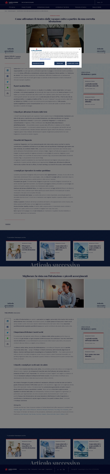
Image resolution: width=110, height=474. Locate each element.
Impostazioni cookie (38, 63)
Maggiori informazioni (45, 59)
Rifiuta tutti (60, 63)
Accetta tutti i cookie (72, 63)
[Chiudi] (79, 49)
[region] (55, 57)
